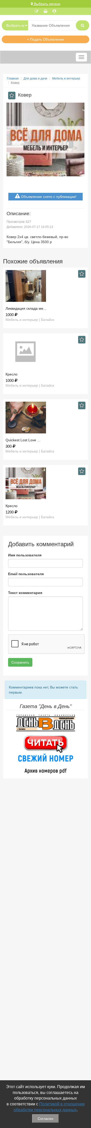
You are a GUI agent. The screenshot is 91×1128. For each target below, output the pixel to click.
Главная (13, 78)
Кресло (11, 374)
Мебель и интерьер (66, 78)
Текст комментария (25, 593)
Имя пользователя (24, 555)
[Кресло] (45, 352)
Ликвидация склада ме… (26, 308)
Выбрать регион (46, 4)
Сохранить (20, 662)
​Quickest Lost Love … (23, 440)
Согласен (45, 1119)
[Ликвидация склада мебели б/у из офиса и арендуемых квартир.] (45, 286)
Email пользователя (26, 574)
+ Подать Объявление (45, 39)
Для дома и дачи (35, 78)
